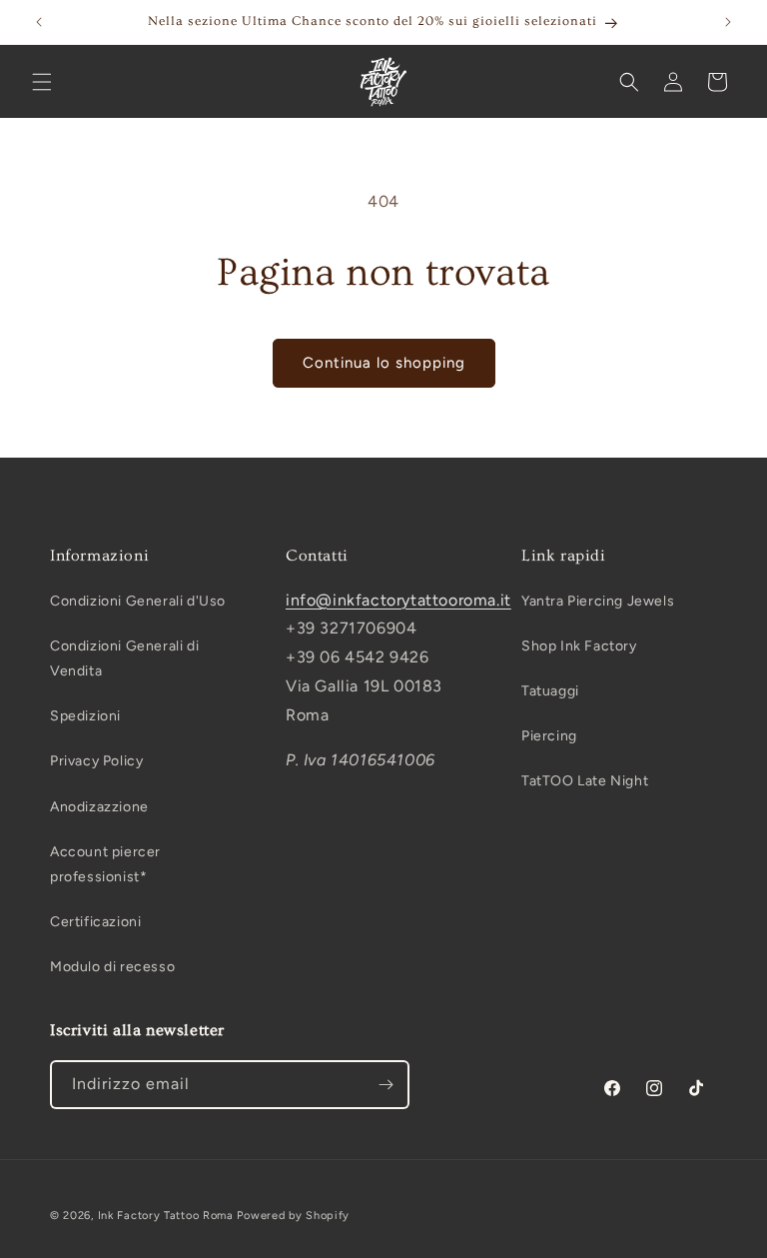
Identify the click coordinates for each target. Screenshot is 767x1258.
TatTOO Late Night (584, 780)
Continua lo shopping (384, 363)
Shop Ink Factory (579, 645)
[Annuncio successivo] (728, 22)
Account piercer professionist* (105, 864)
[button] (42, 82)
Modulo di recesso (112, 966)
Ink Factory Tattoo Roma (166, 1215)
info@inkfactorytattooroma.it (398, 600)
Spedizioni (85, 715)
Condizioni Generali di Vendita (124, 658)
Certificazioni (95, 921)
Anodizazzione (99, 806)
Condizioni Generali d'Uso (138, 601)
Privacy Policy (96, 760)
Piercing (549, 735)
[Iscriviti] (385, 1084)
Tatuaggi (550, 690)
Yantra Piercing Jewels (597, 601)
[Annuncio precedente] (39, 22)
